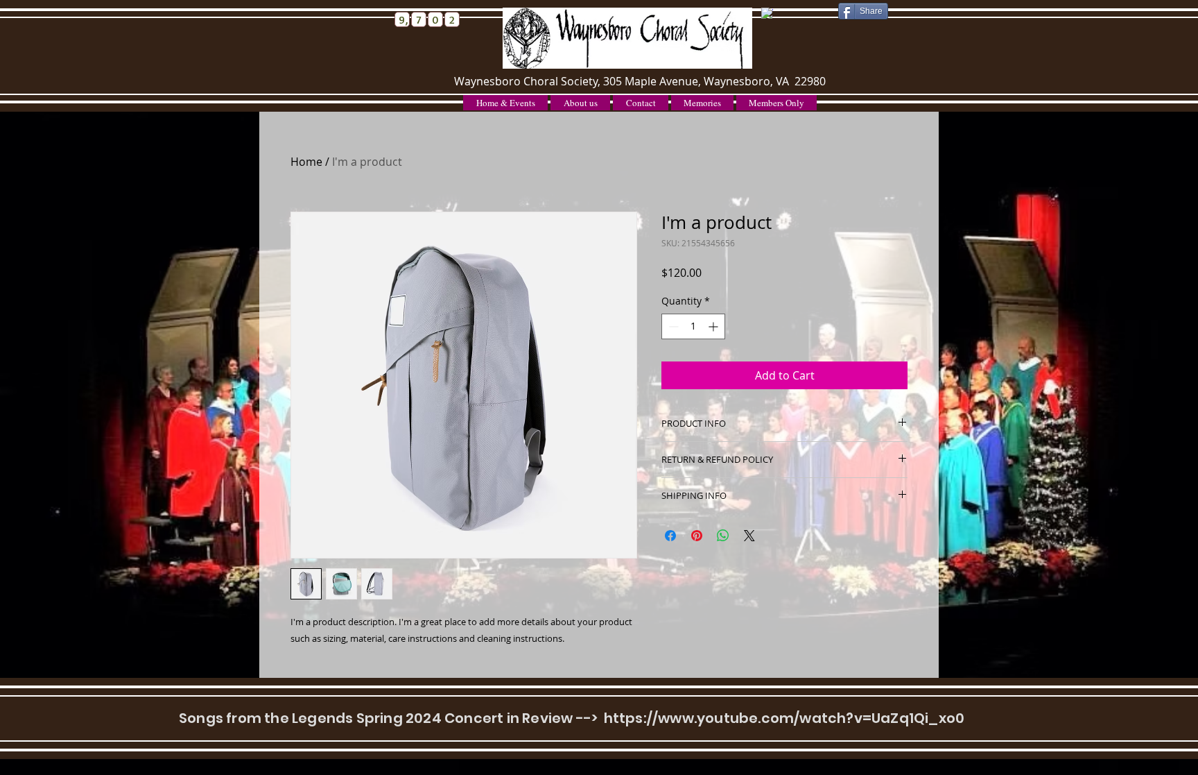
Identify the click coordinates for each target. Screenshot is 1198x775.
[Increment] (714, 326)
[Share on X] (749, 535)
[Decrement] (672, 326)
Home (306, 161)
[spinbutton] (693, 326)
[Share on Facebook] (670, 535)
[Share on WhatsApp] (723, 535)
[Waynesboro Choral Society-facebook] (767, 13)
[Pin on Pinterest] (696, 535)
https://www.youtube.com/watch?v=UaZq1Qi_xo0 (784, 718)
